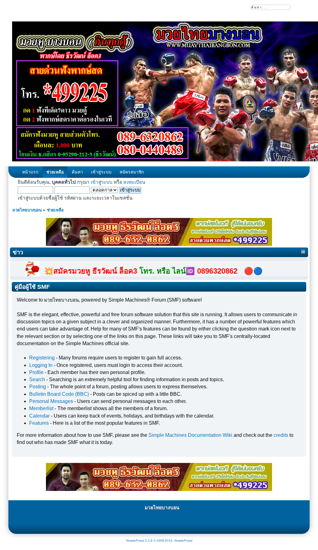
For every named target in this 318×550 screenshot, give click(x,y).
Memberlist (41, 408)
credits (281, 435)
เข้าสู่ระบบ (101, 182)
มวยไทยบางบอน (162, 507)
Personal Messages (51, 401)
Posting (37, 386)
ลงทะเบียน (134, 182)
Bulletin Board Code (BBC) (59, 394)
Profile (36, 372)
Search (37, 379)
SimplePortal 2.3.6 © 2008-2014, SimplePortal (159, 540)
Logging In (40, 365)
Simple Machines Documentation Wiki (190, 435)
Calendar (39, 415)
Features (39, 423)
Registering (42, 357)
